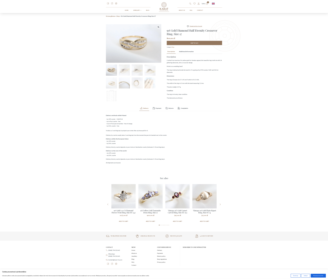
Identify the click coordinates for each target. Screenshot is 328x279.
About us (134, 253)
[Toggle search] (190, 3)
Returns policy (161, 256)
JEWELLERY (136, 10)
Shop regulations (162, 259)
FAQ (191, 10)
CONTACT (200, 10)
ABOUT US (182, 10)
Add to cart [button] (123, 221)
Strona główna (110, 16)
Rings (173, 47)
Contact (133, 265)
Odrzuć (306, 275)
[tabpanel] (194, 77)
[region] (164, 274)
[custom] (108, 3)
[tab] (171, 51)
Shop (118, 16)
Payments (160, 253)
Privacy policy (161, 262)
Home (133, 250)
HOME (126, 10)
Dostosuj (295, 275)
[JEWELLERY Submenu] (141, 10)
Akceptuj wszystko (318, 275)
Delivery (159, 250)
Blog (147, 10)
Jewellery (134, 256)
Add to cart (194, 43)
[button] (158, 27)
